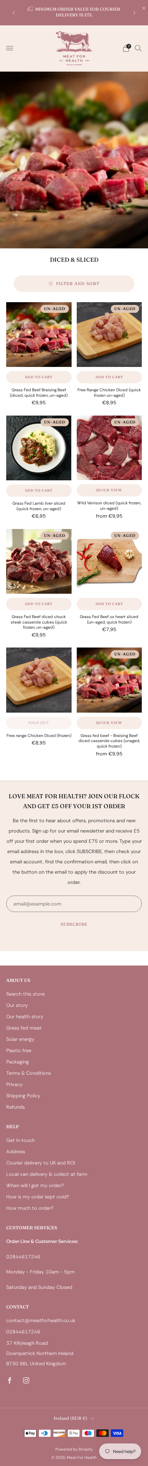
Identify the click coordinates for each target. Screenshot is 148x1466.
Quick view (109, 490)
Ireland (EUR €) (70, 1418)
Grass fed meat (24, 1028)
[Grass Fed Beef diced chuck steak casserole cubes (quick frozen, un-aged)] (39, 561)
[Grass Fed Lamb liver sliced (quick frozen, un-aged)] (39, 448)
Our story (17, 1005)
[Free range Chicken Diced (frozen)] (39, 680)
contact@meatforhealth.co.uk (40, 1320)
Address (15, 1151)
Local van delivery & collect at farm (46, 1174)
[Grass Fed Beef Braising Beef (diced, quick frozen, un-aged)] (39, 334)
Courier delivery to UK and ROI (40, 1163)
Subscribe (74, 924)
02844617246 (23, 1332)
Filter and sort (77, 283)
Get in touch (20, 1140)
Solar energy (20, 1039)
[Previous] (14, 12)
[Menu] (9, 48)
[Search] (138, 48)
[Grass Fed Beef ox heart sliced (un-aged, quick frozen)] (109, 561)
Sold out (38, 722)
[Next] (134, 12)
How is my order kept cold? (37, 1197)
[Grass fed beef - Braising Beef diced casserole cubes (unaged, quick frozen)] (109, 680)
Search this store (25, 994)
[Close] (144, 8)
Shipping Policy (23, 1096)
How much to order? (29, 1208)
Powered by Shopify (74, 1449)
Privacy (14, 1084)
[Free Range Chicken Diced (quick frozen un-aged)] (109, 334)
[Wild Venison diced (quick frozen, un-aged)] (109, 448)
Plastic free (18, 1050)
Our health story (24, 1016)
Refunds (15, 1107)
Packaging (17, 1062)
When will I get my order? (35, 1185)
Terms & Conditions (28, 1073)
